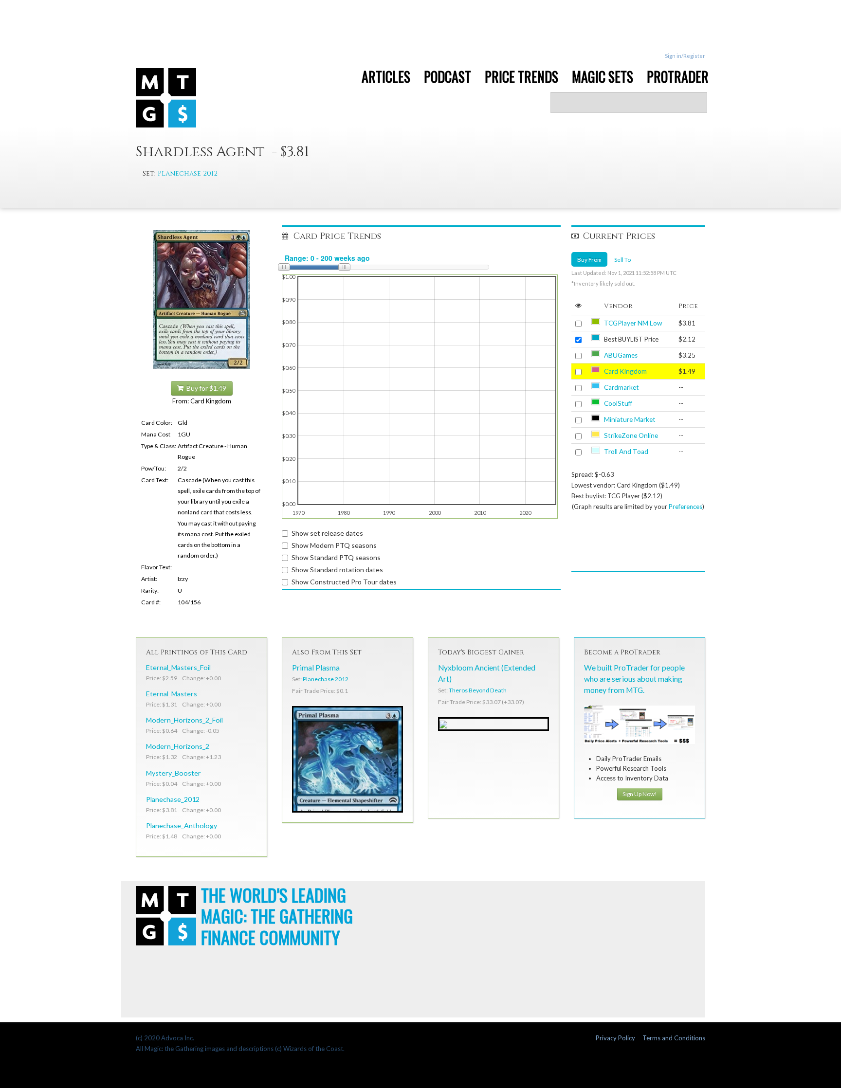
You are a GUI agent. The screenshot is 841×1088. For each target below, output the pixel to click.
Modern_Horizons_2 (177, 746)
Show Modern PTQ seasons (334, 545)
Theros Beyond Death (478, 690)
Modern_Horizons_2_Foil (184, 720)
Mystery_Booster (173, 773)
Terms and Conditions (673, 1038)
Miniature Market (630, 419)
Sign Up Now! (639, 794)
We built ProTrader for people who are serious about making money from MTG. (634, 678)
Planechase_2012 (173, 799)
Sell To (622, 259)
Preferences (685, 506)
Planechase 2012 (188, 173)
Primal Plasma (316, 667)
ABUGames (621, 355)
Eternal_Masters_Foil (178, 667)
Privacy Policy (615, 1038)
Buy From (589, 259)
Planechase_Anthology (181, 825)
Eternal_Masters (171, 693)
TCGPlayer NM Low (633, 323)
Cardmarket (621, 387)
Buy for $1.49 (204, 388)
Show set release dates (327, 533)
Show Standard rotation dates (337, 569)
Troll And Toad (626, 451)
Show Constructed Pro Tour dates (344, 582)
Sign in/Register (685, 56)
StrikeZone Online (631, 435)
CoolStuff (618, 403)
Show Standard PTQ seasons (336, 557)
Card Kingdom (625, 371)
